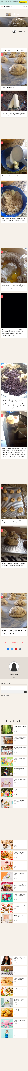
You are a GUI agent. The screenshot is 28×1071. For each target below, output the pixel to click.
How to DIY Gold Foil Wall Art (20, 780)
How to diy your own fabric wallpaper (18, 916)
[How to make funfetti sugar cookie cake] (7, 981)
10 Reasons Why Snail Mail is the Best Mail (20, 748)
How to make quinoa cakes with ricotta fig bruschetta (19, 990)
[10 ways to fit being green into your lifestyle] (7, 803)
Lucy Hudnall (17, 730)
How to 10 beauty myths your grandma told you (19, 958)
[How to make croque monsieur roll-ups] (7, 855)
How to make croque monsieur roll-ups (19, 853)
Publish (25, 692)
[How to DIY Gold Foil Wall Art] (7, 782)
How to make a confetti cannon (19, 759)
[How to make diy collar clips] (7, 876)
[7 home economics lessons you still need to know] (7, 970)
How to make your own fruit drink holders (19, 790)
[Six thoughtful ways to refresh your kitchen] (7, 1002)
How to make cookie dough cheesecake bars (19, 842)
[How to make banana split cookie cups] (7, 908)
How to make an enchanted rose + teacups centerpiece (20, 864)
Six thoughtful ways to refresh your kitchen (19, 1000)
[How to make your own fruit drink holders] (7, 792)
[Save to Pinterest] (16, 649)
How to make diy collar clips (19, 874)
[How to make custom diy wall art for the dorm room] (7, 897)
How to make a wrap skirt (20, 1030)
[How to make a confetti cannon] (7, 761)
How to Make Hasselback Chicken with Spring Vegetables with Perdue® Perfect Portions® (19, 739)
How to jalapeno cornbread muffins (18, 1010)
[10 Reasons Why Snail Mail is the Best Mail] (7, 750)
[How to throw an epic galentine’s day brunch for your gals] (7, 887)
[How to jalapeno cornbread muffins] (7, 1012)
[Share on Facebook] (8, 649)
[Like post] (10, 642)
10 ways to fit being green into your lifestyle (20, 801)
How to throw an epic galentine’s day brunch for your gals (20, 885)
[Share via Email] (20, 649)
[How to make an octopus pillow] (7, 1023)
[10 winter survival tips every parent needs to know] (7, 771)
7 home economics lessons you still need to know (20, 968)
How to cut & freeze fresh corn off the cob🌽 (20, 727)
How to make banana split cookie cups (20, 905)
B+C (16, 740)
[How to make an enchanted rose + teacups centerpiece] (7, 865)
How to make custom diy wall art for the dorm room (19, 895)
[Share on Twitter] (12, 649)
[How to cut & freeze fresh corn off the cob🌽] (7, 729)
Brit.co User (19, 31)
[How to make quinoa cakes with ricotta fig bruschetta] (7, 991)
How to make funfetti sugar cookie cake (19, 979)
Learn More (23, 2)
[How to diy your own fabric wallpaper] (7, 918)
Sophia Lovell (14, 674)
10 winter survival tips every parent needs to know (19, 770)
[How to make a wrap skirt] (7, 1033)
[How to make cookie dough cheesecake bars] (7, 844)
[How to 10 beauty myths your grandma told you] (7, 960)
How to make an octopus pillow (19, 1021)
